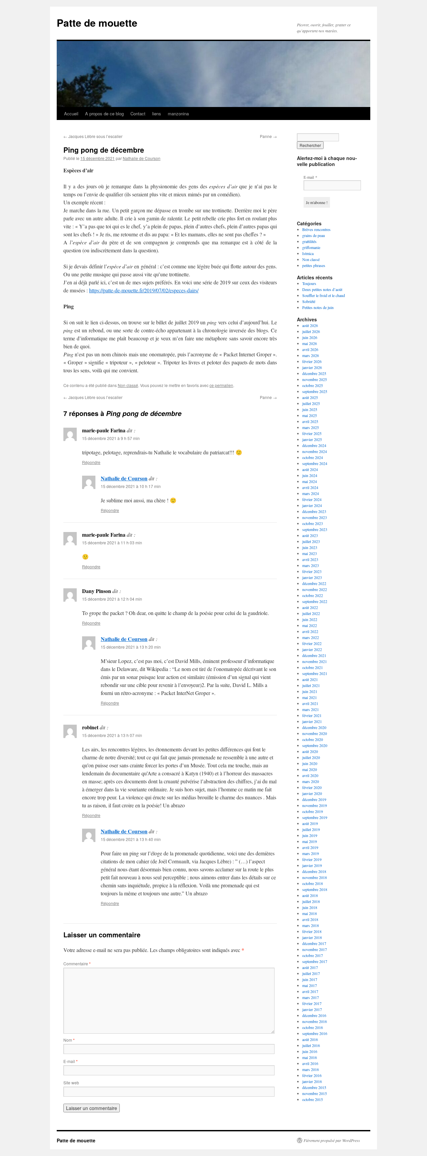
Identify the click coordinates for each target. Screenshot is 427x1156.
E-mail (70, 1061)
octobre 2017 (312, 955)
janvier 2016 (312, 1081)
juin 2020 (309, 763)
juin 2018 (309, 907)
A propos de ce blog (104, 113)
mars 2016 (310, 1069)
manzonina (178, 113)
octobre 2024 (312, 457)
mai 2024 (309, 481)
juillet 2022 (311, 613)
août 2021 (310, 679)
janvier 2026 (312, 367)
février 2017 (312, 1003)
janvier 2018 (312, 937)
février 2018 (312, 931)
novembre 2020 (314, 733)
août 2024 (310, 469)
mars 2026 (310, 355)
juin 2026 (309, 337)
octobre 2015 (312, 1099)
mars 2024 (310, 493)
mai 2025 (309, 415)
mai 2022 (309, 625)
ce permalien (221, 385)
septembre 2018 (314, 889)
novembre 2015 (314, 1093)
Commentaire (77, 963)
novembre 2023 (314, 517)
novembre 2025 (314, 379)
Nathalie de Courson (141, 158)
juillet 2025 (311, 403)
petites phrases (313, 265)
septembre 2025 (314, 391)
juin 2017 (309, 979)
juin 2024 (309, 475)
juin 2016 (309, 1051)
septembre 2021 (314, 673)
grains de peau (313, 235)
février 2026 (312, 361)
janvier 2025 (312, 439)
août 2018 (310, 895)
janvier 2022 (312, 649)
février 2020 (312, 787)
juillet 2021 (311, 685)
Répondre (91, 462)
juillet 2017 (311, 973)
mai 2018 (309, 913)
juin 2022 (309, 619)
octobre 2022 (312, 595)
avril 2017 (310, 991)
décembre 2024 (314, 445)
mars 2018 (310, 925)
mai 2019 (309, 841)
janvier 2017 (312, 1009)
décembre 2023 (314, 511)
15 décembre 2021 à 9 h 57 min (111, 438)
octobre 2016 (312, 1027)
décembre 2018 (314, 871)
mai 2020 (309, 769)
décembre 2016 (314, 1015)
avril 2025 (310, 421)
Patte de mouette (97, 22)
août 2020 (310, 751)
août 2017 (310, 967)
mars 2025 (310, 427)
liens (156, 113)
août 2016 (310, 1039)
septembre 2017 (314, 961)
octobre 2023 (312, 523)
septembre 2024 (314, 463)
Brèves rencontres (316, 229)
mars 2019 (310, 853)
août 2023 (310, 535)
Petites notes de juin (318, 307)
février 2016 (312, 1075)
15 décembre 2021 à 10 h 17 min (131, 486)
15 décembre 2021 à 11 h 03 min (112, 542)
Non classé (128, 385)
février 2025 (312, 433)
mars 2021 (310, 709)
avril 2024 (310, 487)
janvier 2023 (312, 577)
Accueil (71, 113)
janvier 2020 (312, 793)
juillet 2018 (311, 901)
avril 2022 (310, 631)
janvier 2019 (312, 865)
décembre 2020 (314, 727)
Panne (268, 136)
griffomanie (311, 247)
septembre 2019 (314, 817)
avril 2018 (310, 919)
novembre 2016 (314, 1021)
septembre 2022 (314, 601)
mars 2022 (310, 637)
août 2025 (310, 397)
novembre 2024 (314, 451)
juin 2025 (309, 409)
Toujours (309, 283)
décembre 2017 (314, 943)
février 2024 (312, 499)
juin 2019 (309, 835)
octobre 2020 (312, 739)
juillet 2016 (311, 1045)
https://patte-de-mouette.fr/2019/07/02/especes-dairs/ (143, 290)
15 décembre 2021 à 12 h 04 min (112, 599)
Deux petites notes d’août (322, 289)
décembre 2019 (314, 799)
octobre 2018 (312, 883)
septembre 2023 (314, 529)
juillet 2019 (311, 829)
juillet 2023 (311, 541)
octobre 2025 (312, 385)
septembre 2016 (314, 1033)
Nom (69, 1040)
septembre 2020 (314, 745)
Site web (71, 1082)
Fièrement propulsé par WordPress (332, 1140)
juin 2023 (309, 547)
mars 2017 (310, 997)
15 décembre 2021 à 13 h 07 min (112, 735)
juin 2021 (309, 691)
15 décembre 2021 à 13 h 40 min (131, 839)
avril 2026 (310, 349)
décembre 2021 (314, 655)
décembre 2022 (314, 583)
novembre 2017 (314, 949)
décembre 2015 (314, 1087)
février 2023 (312, 571)
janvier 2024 (312, 505)
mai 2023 (309, 553)
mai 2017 (309, 985)
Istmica (308, 253)
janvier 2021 (312, 721)
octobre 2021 (312, 667)
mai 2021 (309, 697)
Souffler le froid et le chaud (323, 295)
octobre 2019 (312, 811)
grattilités (309, 241)
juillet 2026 (311, 331)
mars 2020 (310, 781)
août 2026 (310, 325)
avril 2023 (310, 559)
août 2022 (310, 607)
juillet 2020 (311, 757)
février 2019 (312, 859)
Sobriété (308, 301)
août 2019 (310, 823)
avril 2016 (310, 1063)
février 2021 (312, 715)
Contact (137, 113)
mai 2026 (309, 343)
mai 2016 (309, 1057)
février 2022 (312, 643)
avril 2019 (310, 847)
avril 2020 (310, 775)
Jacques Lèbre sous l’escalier (92, 136)
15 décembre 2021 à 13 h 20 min (131, 647)
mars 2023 (310, 565)
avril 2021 (310, 703)
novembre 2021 (314, 661)
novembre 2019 (314, 805)
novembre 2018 (314, 877)
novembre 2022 (314, 589)
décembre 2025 (314, 373)
